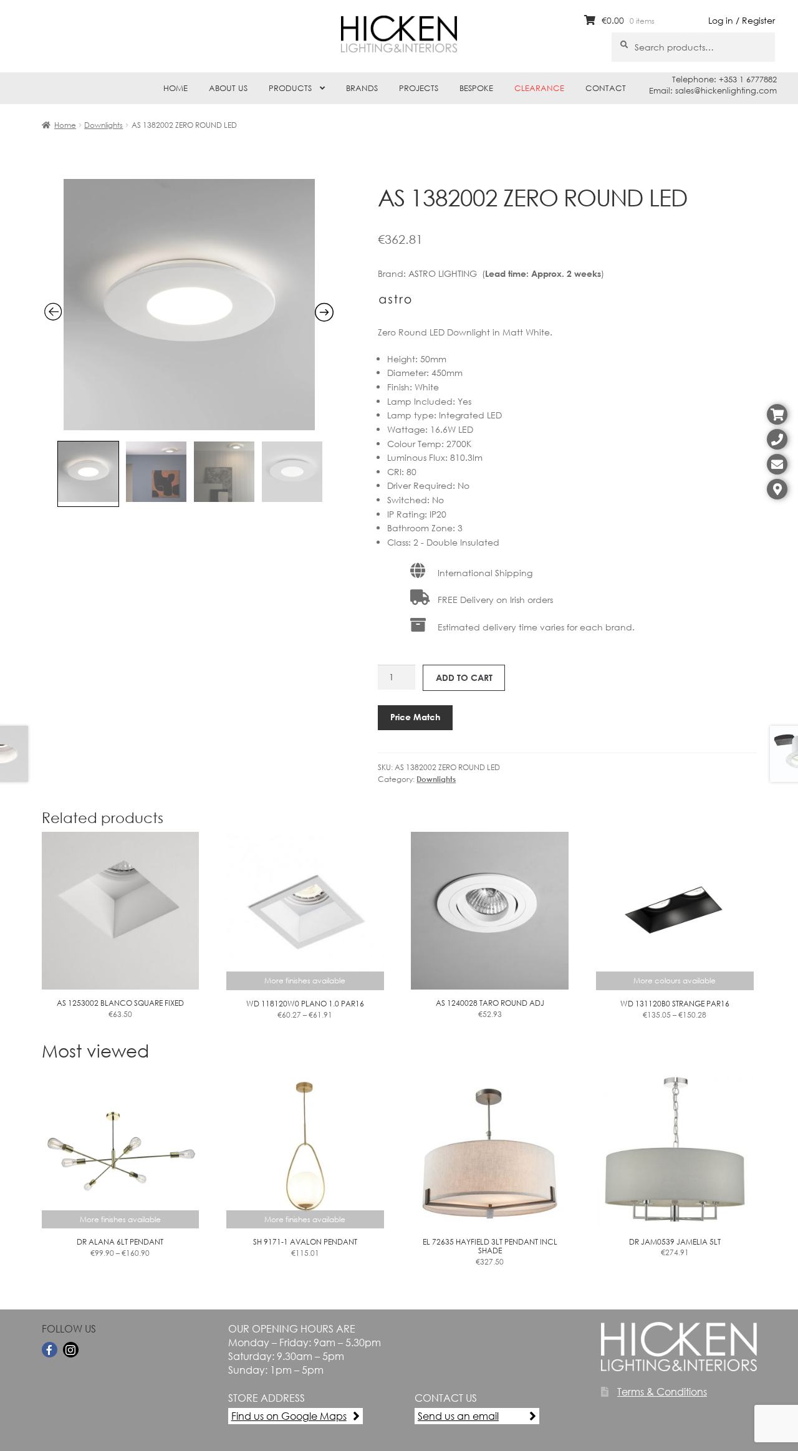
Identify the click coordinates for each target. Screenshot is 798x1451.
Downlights (103, 125)
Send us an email (458, 1415)
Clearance (539, 88)
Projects (418, 88)
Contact (605, 88)
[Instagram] (71, 1349)
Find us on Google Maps (289, 1415)
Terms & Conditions (662, 1391)
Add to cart (464, 677)
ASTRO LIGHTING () (506, 273)
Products (290, 88)
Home (175, 88)
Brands (362, 88)
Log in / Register (741, 20)
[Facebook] (49, 1349)
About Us (228, 88)
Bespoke (476, 88)
